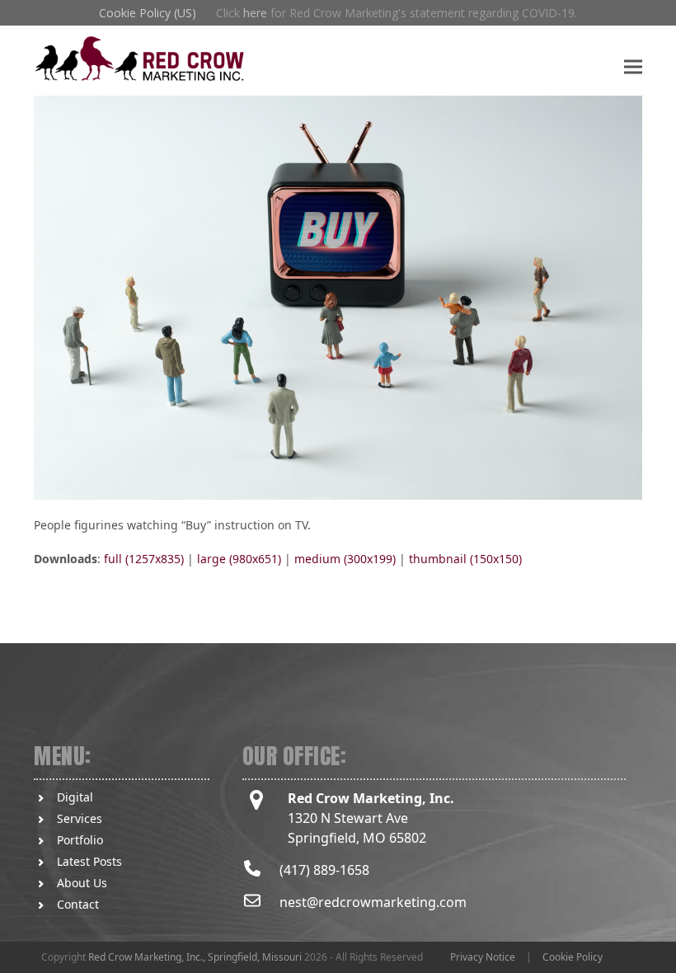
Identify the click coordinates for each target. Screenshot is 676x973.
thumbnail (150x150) (465, 558)
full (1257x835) (144, 558)
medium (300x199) (345, 558)
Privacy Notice (482, 957)
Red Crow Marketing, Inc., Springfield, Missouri (195, 957)
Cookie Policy (572, 957)
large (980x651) (239, 558)
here (255, 13)
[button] (633, 66)
